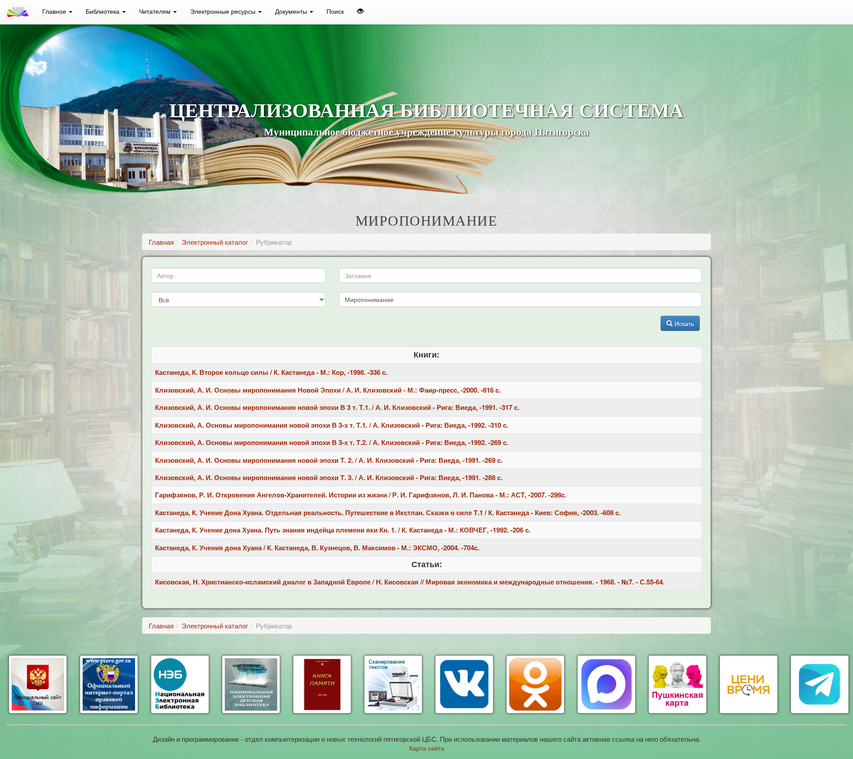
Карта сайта (426, 747)
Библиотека (103, 11)
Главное (55, 11)
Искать (683, 323)
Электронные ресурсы (223, 11)
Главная (161, 241)
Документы (292, 11)
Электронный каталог (215, 241)
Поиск (335, 11)
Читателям (155, 11)
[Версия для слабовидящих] (360, 11)
